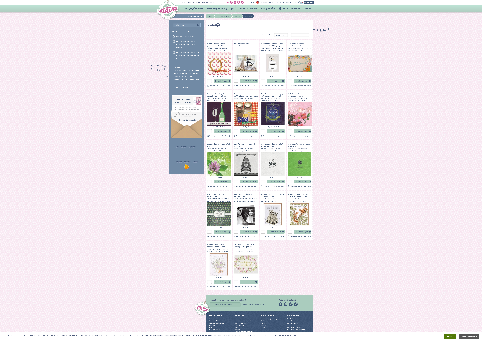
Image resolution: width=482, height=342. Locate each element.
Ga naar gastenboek (180, 87)
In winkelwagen (221, 81)
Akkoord (449, 337)
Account (212, 319)
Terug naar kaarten (195, 16)
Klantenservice (215, 315)
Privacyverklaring (215, 329)
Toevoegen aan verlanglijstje (220, 85)
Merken (295, 8)
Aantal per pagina (299, 35)
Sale (285, 8)
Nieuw (307, 8)
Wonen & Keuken (247, 8)
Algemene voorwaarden (216, 323)
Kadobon (263, 325)
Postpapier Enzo (193, 8)
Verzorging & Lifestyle (220, 8)
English (212, 325)
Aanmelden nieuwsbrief (252, 304)
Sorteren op (280, 35)
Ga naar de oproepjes (187, 120)
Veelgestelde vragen (216, 321)
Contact (212, 327)
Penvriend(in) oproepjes (270, 319)
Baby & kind (268, 8)
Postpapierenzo (267, 315)
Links (263, 327)
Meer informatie (469, 337)
